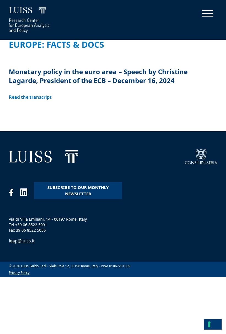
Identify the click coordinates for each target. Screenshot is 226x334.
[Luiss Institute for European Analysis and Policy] (43, 156)
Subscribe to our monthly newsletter (78, 190)
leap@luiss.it (22, 241)
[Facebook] (14, 194)
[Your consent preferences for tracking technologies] (213, 324)
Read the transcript (30, 97)
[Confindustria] (201, 156)
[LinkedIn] (27, 194)
